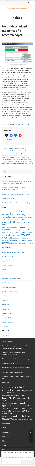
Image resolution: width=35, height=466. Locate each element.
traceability (24, 243)
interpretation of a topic (9, 291)
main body (24, 159)
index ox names (16, 159)
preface (14, 161)
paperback (5, 296)
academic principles (10, 212)
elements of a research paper (11, 278)
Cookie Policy (6, 458)
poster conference (21, 232)
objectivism (14, 230)
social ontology (5, 240)
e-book (4, 269)
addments (26, 151)
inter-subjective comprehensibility (15, 225)
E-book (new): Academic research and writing (15, 194)
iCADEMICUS (9, 222)
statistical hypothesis (17, 240)
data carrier (19, 155)
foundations (6, 283)
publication (5, 300)
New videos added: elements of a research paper (15, 30)
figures (23, 157)
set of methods (18, 238)
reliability (19, 235)
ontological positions (21, 230)
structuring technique (8, 322)
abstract (21, 151)
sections (25, 161)
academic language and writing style (13, 252)
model (12, 227)
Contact (5, 450)
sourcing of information (9, 318)
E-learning (6, 432)
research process (7, 313)
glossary (9, 159)
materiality (28, 225)
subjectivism (29, 240)
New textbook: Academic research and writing (16, 203)
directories (17, 157)
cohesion (10, 217)
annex (18, 153)
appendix (23, 153)
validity (31, 243)
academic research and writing (13, 213)
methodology (8, 227)
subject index (20, 163)
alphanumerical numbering (9, 153)
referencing (5, 305)
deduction (28, 217)
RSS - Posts (5, 335)
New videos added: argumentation (12, 372)
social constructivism (26, 238)
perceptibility (5, 232)
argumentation (6, 261)
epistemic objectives (9, 219)
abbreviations (14, 151)
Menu (33, 3)
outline (29, 159)
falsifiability (19, 219)
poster (10, 232)
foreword (27, 157)
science (13, 238)
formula (4, 159)
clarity (30, 214)
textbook (7, 242)
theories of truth (15, 243)
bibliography (5, 155)
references (19, 161)
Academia (4, 212)
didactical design (7, 265)
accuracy (27, 214)
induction (18, 222)
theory (20, 243)
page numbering (6, 161)
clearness (4, 217)
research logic (6, 309)
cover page (12, 155)
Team (4, 441)
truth (28, 243)
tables (31, 163)
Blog (4, 445)
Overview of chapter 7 (24, 124)
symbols (26, 163)
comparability (17, 217)
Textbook (5, 436)
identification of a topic (9, 287)
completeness (23, 217)
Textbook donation (8, 198)
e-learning (10, 148)
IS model (24, 225)
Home (4, 428)
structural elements (11, 163)
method (3, 227)
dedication (11, 157)
